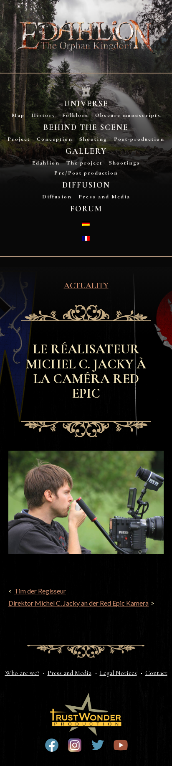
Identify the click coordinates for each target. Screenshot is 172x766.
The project (84, 163)
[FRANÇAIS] (86, 238)
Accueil (86, 91)
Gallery (86, 151)
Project (19, 139)
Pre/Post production (86, 173)
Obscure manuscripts (128, 115)
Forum (86, 209)
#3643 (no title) (51, 745)
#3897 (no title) (74, 745)
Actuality (86, 286)
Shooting (93, 139)
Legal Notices (118, 673)
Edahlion (46, 163)
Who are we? (22, 673)
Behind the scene (86, 127)
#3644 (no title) (97, 745)
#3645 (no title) (120, 745)
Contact (156, 673)
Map (18, 115)
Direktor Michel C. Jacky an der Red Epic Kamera (78, 603)
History (43, 115)
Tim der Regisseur (40, 591)
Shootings (124, 163)
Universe (86, 104)
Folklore (75, 115)
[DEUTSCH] (86, 223)
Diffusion (86, 185)
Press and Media (104, 196)
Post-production (139, 139)
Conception (55, 139)
